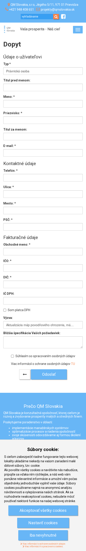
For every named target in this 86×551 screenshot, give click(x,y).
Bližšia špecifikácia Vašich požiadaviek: (31, 333)
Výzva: (8, 318)
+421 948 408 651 (21, 9)
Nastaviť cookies (43, 522)
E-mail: (9, 146)
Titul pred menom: (16, 80)
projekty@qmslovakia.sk (58, 9)
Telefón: (10, 170)
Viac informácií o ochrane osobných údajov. (44, 544)
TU (73, 364)
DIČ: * (7, 277)
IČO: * (7, 261)
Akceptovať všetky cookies (43, 510)
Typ (7, 64)
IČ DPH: (8, 293)
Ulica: (8, 187)
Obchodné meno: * (16, 244)
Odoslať (49, 374)
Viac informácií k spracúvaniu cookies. (44, 546)
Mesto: (9, 203)
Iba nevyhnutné (43, 535)
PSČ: (8, 220)
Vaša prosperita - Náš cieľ (40, 29)
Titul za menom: (15, 129)
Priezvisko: (12, 113)
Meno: (9, 96)
